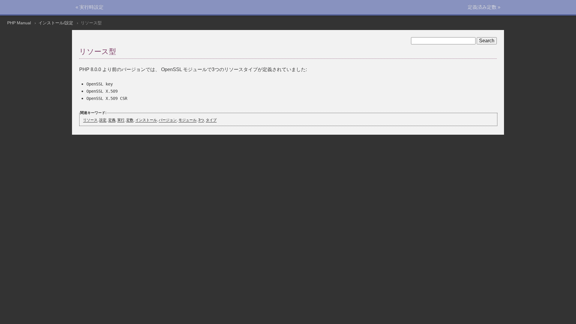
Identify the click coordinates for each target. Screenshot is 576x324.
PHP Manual (19, 22)
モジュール (187, 120)
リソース (90, 120)
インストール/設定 (55, 22)
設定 (102, 120)
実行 (120, 120)
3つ (201, 120)
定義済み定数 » (484, 7)
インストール (146, 120)
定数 (130, 120)
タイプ (211, 120)
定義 (112, 120)
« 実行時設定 (90, 7)
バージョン (168, 120)
